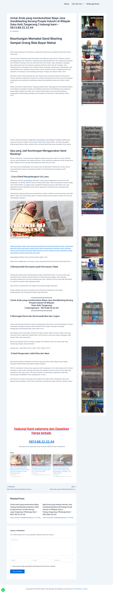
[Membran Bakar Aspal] (92, 49)
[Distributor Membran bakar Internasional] (92, 27)
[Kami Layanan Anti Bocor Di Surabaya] (92, 203)
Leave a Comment (15, 517)
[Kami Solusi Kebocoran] (92, 159)
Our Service (77, 4)
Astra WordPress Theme (79, 589)
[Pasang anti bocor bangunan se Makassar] (92, 269)
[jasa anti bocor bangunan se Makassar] (92, 402)
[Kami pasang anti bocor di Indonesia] (92, 357)
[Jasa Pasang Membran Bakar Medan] (92, 93)
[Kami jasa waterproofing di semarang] (92, 247)
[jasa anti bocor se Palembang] (92, 380)
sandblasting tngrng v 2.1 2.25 (29, 517)
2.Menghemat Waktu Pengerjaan (20, 237)
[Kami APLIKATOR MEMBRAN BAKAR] (92, 181)
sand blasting (41, 140)
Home (66, 4)
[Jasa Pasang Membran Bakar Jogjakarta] (92, 225)
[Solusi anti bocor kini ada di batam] (92, 291)
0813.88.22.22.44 (41, 441)
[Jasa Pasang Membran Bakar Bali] (92, 71)
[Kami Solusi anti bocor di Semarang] (92, 313)
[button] (78, 4)
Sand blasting (14, 257)
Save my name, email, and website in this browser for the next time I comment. (34, 566)
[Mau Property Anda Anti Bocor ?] (92, 335)
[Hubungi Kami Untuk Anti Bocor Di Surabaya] (92, 115)
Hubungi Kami (92, 4)
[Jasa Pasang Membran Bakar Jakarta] (92, 137)
